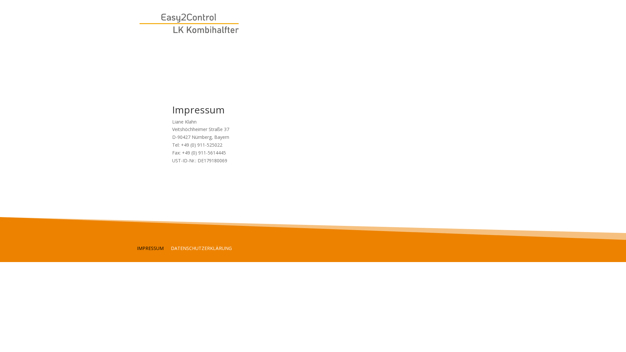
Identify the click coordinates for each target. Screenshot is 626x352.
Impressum (150, 248)
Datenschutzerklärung (201, 248)
